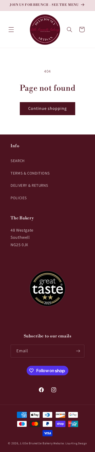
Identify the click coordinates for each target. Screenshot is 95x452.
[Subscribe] (78, 351)
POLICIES (19, 197)
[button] (11, 29)
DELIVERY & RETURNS (29, 185)
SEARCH (18, 160)
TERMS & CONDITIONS (30, 173)
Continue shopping (47, 108)
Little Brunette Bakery (36, 443)
